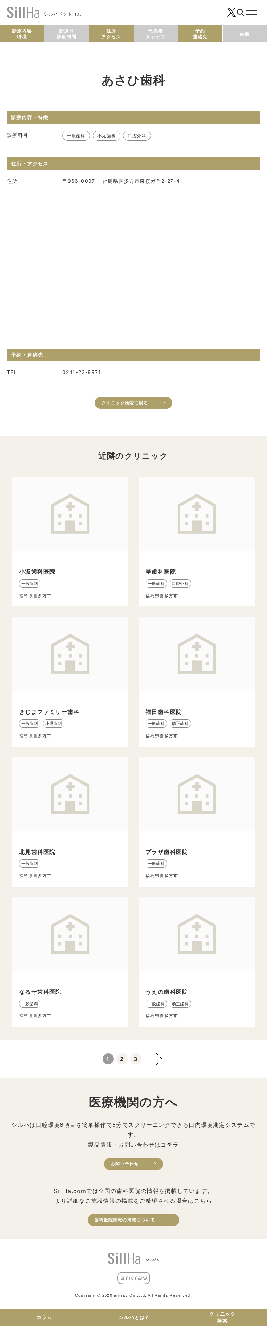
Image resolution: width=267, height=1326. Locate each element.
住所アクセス (111, 33)
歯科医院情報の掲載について (125, 1219)
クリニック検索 (222, 1317)
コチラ (170, 1144)
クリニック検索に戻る (125, 402)
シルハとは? (133, 1317)
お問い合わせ (125, 1163)
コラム (44, 1317)
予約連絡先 (200, 33)
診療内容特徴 (22, 33)
